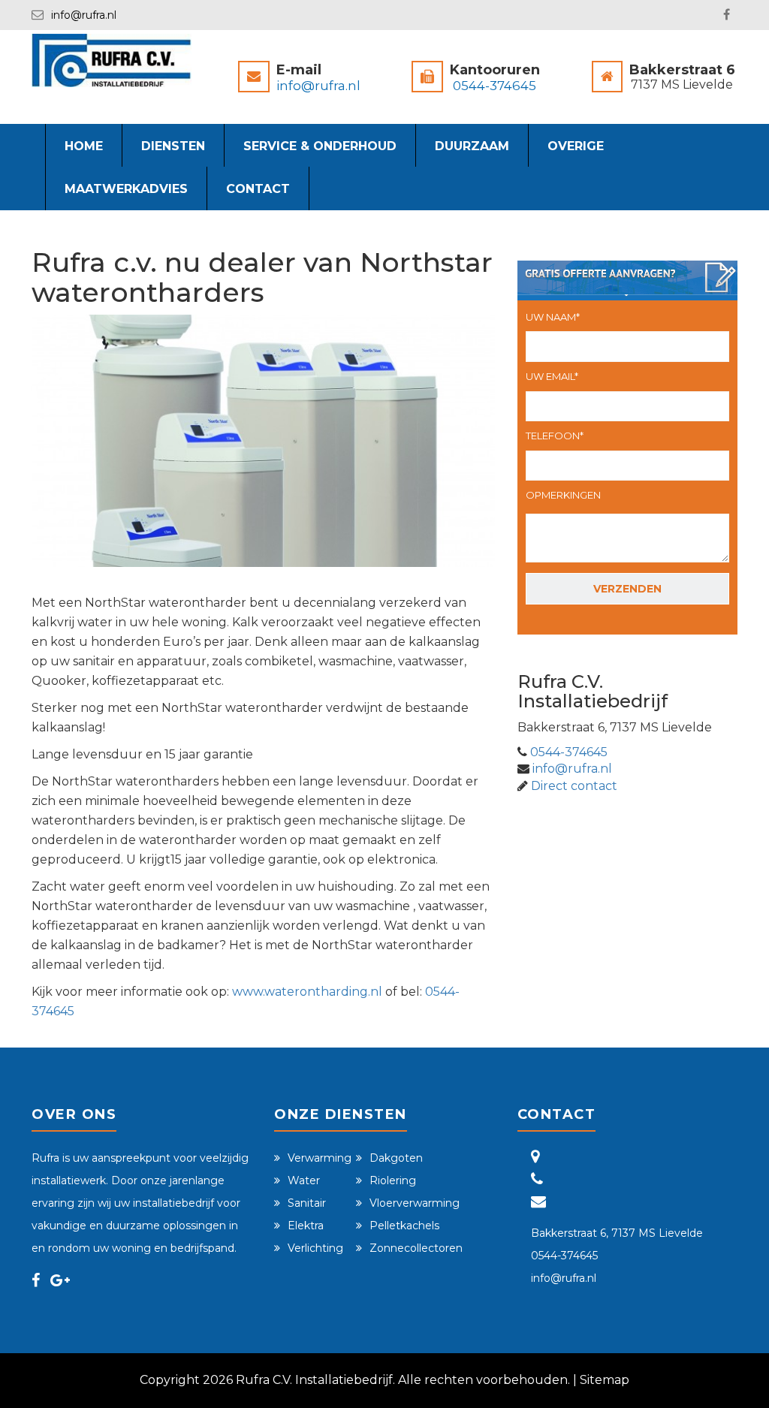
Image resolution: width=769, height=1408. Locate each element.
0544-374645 (494, 85)
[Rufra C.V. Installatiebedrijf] (111, 59)
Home (84, 146)
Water (304, 1180)
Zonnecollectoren (416, 1248)
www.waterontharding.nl (305, 991)
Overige (575, 146)
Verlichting (315, 1248)
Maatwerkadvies (126, 189)
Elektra (306, 1225)
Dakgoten (396, 1158)
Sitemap (604, 1380)
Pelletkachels (404, 1225)
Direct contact (574, 786)
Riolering (392, 1180)
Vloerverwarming (414, 1203)
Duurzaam (472, 146)
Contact (258, 189)
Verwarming (319, 1158)
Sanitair (307, 1203)
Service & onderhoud (320, 146)
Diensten (173, 146)
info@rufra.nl (83, 15)
